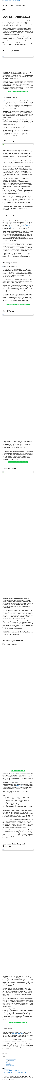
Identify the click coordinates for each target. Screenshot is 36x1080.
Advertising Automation (8, 1064)
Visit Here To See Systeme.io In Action (18, 91)
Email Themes (8, 1062)
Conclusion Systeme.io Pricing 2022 (10, 1066)
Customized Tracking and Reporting (10, 1065)
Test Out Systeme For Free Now (18, 1022)
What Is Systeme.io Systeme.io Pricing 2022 (11, 1059)
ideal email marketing (17, 1033)
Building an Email (8, 1061)
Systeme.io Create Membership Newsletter (15, 1072)
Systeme (5, 100)
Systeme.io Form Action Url (11, 1070)
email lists (19, 785)
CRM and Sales (8, 1063)
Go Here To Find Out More (18, 771)
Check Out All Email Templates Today (18, 462)
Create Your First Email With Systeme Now (18, 304)
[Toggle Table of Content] (4, 1056)
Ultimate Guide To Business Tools (14, 5)
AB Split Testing (12, 1060)
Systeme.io (7, 1069)
